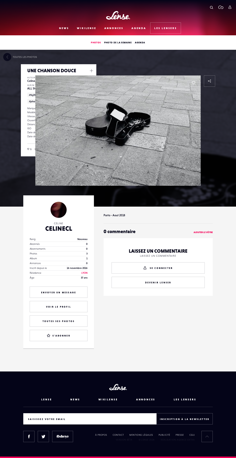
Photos (96, 42)
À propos (101, 435)
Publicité (164, 435)
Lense (46, 399)
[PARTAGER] (209, 81)
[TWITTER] (43, 436)
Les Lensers (165, 28)
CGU (192, 435)
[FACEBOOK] (29, 436)
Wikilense (86, 28)
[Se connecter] (229, 7)
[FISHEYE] (62, 436)
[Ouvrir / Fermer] (91, 70)
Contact (118, 435)
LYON (84, 272)
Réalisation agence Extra (178, 439)
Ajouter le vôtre (203, 232)
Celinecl (32, 81)
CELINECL (58, 228)
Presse (180, 435)
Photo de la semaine (118, 42)
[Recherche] (211, 7)
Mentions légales (141, 435)
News (64, 28)
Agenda (138, 28)
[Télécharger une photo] (220, 7)
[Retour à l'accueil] (118, 15)
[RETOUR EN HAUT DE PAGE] (207, 436)
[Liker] (193, 82)
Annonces (113, 28)
